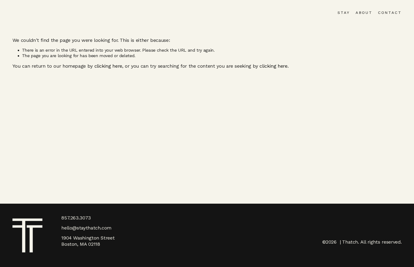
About (364, 12)
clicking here (108, 66)
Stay (344, 12)
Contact (390, 12)
